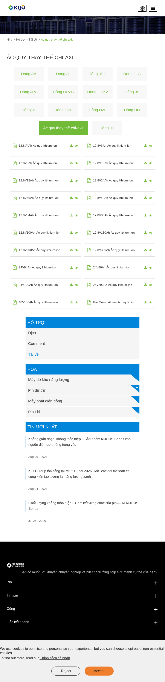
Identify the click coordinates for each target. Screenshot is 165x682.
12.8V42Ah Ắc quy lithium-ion (113, 197)
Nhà (9, 39)
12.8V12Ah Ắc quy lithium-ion (39, 180)
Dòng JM (29, 74)
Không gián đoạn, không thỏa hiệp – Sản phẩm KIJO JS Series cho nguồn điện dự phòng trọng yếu (79, 441)
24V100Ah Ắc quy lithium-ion (38, 284)
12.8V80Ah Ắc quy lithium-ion (113, 215)
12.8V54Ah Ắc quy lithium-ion (39, 215)
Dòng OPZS (63, 92)
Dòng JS (132, 92)
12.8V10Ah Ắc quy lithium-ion (113, 163)
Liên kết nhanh (18, 622)
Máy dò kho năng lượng (48, 380)
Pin (9, 582)
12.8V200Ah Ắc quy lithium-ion (39, 250)
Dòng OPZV (97, 92)
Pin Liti (34, 412)
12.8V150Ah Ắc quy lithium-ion (114, 232)
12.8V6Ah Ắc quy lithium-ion (112, 145)
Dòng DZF (98, 110)
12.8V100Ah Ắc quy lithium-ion (39, 232)
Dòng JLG (132, 74)
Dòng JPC (29, 92)
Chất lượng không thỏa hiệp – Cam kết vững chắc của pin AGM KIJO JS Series (83, 505)
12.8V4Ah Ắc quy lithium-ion (38, 145)
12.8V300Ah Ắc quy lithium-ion (114, 250)
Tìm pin (12, 595)
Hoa (32, 369)
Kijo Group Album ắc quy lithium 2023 (116, 302)
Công (11, 608)
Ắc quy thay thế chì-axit (57, 39)
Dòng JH (107, 128)
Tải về (33, 39)
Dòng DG (132, 110)
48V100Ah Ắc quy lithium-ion (38, 302)
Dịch (32, 333)
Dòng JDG (98, 74)
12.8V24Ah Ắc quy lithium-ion (113, 180)
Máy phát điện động (45, 401)
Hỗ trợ (20, 39)
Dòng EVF (63, 110)
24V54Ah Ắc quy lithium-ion (37, 267)
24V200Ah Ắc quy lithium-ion (112, 284)
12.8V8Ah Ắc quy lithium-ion (38, 163)
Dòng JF (28, 110)
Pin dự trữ (37, 390)
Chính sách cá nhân (55, 658)
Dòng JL (63, 74)
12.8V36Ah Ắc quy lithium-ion (39, 197)
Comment (36, 343)
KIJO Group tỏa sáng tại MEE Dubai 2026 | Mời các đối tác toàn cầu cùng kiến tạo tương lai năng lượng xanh (79, 473)
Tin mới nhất (42, 427)
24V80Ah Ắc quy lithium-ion (111, 267)
